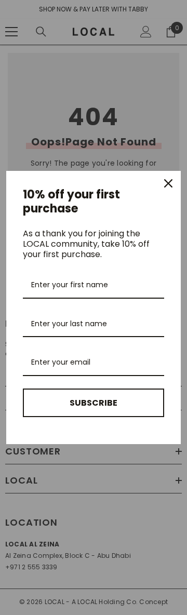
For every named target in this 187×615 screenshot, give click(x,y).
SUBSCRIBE (93, 403)
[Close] (168, 183)
